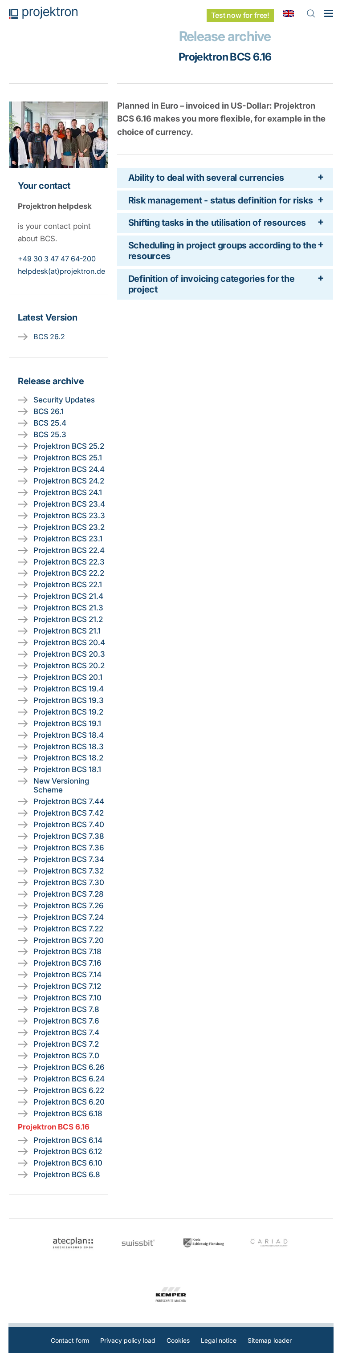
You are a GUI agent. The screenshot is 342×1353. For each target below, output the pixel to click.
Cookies (178, 1340)
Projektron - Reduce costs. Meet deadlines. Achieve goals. (43, 13)
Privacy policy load (127, 1340)
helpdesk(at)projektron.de (61, 271)
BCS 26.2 (49, 336)
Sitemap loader (270, 1340)
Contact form (70, 1340)
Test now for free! (240, 15)
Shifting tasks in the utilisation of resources (217, 222)
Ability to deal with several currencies (206, 177)
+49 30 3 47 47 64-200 (57, 258)
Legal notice (218, 1340)
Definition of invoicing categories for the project (211, 284)
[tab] (225, 177)
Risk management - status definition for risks (220, 200)
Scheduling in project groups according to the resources (222, 250)
